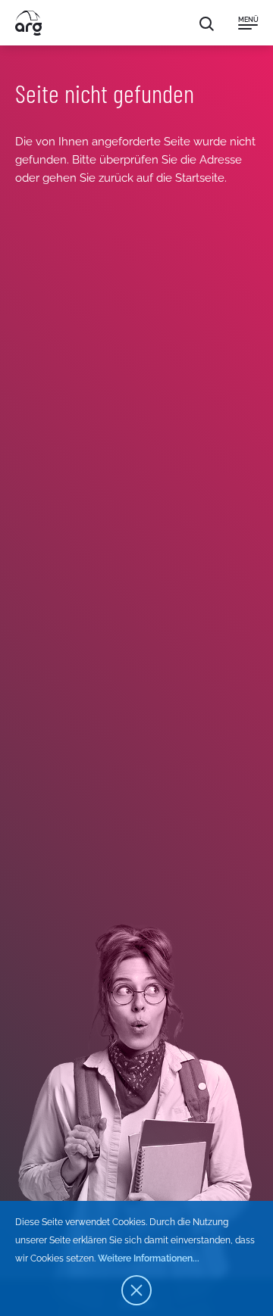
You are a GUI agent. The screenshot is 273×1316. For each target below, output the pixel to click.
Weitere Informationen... (148, 1258)
